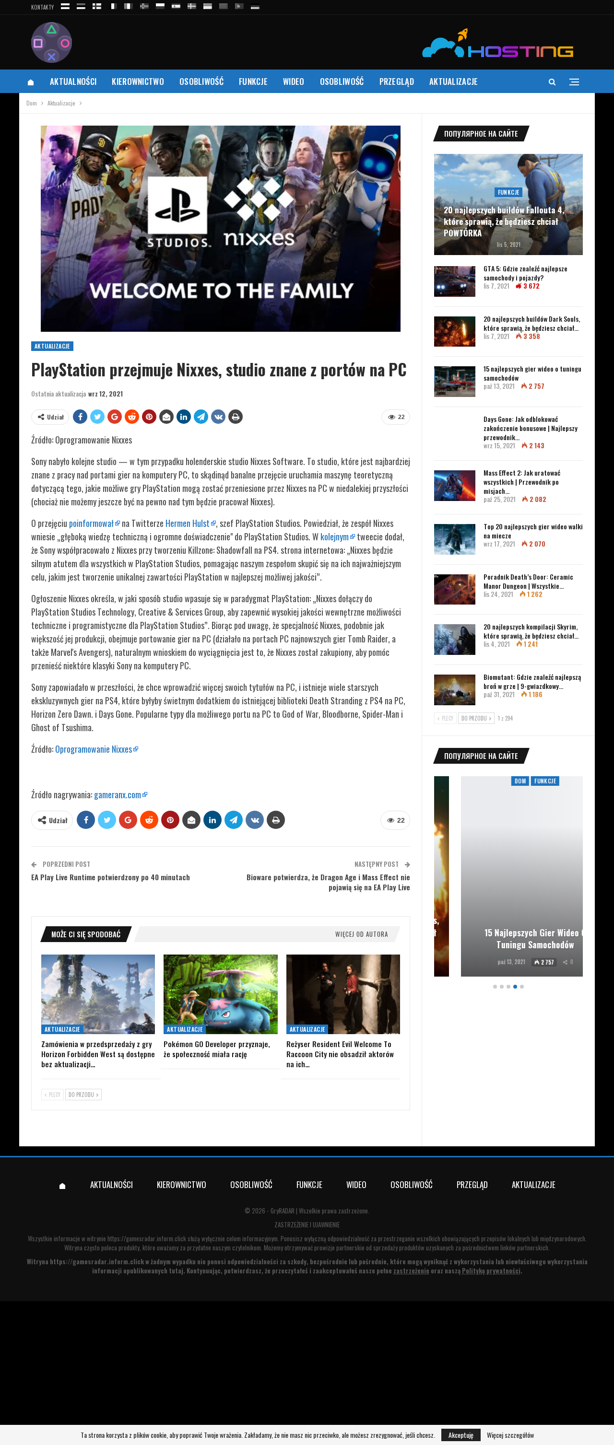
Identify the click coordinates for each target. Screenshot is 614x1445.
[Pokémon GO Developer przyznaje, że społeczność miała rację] (220, 994)
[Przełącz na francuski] (112, 4)
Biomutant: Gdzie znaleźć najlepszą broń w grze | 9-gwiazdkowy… (532, 681)
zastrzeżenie (411, 1270)
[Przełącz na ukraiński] (207, 4)
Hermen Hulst (187, 523)
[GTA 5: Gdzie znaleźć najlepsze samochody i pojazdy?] (454, 281)
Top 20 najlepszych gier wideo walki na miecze (533, 530)
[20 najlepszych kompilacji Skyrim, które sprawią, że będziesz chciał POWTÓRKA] (454, 639)
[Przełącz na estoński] (81, 4)
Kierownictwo (138, 81)
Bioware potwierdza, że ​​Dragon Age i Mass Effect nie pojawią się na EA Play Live (328, 882)
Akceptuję (461, 1435)
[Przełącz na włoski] (128, 4)
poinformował (91, 523)
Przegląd (396, 81)
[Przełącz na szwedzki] (192, 4)
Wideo (294, 81)
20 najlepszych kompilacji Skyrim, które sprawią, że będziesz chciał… (531, 631)
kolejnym (334, 536)
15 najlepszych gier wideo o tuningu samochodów (532, 373)
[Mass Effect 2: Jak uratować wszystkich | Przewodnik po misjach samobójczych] (454, 485)
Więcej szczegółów (510, 1435)
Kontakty (42, 7)
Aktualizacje (453, 81)
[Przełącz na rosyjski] (65, 4)
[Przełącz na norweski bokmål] (144, 4)
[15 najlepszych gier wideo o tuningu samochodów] (454, 381)
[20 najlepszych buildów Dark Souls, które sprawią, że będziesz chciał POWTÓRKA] (454, 331)
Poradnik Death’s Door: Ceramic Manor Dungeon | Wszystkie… (528, 581)
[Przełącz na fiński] (97, 4)
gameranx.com (117, 794)
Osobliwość (201, 81)
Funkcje (253, 81)
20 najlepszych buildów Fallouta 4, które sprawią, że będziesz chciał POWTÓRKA (504, 221)
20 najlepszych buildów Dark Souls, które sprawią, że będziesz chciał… (532, 323)
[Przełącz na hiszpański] (176, 4)
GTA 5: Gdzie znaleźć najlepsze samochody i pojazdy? (525, 272)
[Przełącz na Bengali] (223, 4)
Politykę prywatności (491, 1270)
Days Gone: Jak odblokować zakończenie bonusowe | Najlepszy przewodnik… (531, 428)
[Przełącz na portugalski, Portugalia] (239, 4)
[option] (508, 878)
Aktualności (73, 81)
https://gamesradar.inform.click (146, 1238)
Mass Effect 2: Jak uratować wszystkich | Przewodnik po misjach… (522, 481)
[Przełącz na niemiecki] (255, 4)
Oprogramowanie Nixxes (93, 749)
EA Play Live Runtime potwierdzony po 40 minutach (110, 877)
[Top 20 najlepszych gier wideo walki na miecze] (454, 539)
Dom (493, 781)
